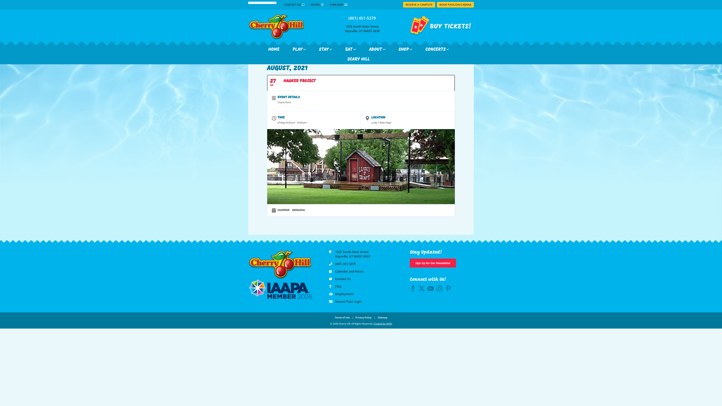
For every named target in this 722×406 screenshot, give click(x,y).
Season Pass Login (348, 301)
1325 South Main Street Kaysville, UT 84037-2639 (362, 28)
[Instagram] (439, 289)
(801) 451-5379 (362, 18)
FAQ (338, 286)
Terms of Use (342, 317)
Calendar (283, 210)
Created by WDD (383, 323)
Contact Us (293, 4)
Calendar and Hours (349, 271)
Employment (344, 294)
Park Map (337, 4)
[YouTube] (431, 289)
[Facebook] (413, 289)
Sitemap (382, 317)
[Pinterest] (448, 289)
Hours (316, 4)
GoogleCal (298, 210)
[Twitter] (422, 289)
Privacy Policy (363, 317)
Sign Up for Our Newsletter (432, 263)
